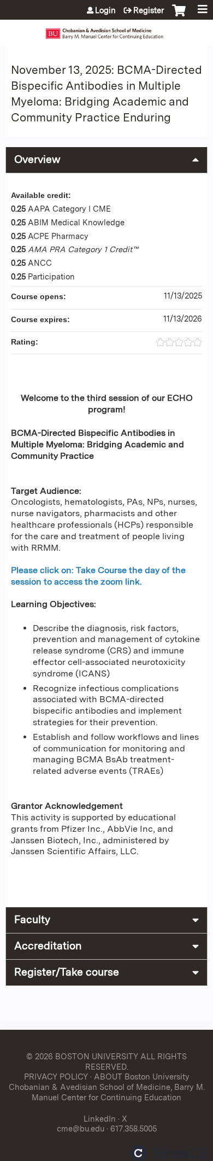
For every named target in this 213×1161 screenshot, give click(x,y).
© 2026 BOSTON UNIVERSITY (82, 1056)
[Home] (106, 30)
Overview (37, 159)
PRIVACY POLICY (56, 1076)
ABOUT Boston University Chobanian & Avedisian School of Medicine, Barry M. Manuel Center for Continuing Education (107, 1086)
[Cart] (179, 15)
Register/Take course (66, 972)
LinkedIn (100, 1118)
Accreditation (47, 946)
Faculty (32, 919)
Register (148, 10)
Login (105, 10)
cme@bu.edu (80, 1128)
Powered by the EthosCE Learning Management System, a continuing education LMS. (169, 1153)
